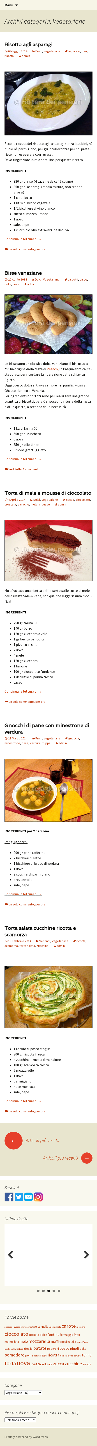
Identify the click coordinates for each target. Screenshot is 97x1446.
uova (16, 284)
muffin (56, 1341)
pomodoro (15, 1355)
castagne (80, 1326)
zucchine (42, 946)
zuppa (46, 743)
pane (25, 743)
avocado (18, 1326)
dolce (43, 1335)
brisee (25, 1326)
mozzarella (39, 1341)
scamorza (11, 946)
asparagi (74, 51)
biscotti (73, 279)
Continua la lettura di (23, 239)
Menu (9, 5)
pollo (83, 1349)
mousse (44, 504)
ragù (43, 1355)
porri (28, 1355)
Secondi (44, 941)
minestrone (12, 743)
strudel (77, 1355)
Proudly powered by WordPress (26, 1437)
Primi (38, 51)
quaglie (35, 1355)
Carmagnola (55, 1326)
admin (26, 56)
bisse (83, 279)
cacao (70, 500)
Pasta (85, 1341)
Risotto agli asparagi (29, 44)
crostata (10, 504)
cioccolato (83, 500)
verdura (35, 743)
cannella (43, 1327)
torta (10, 1363)
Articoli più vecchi (35, 1140)
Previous (11, 1259)
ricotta (80, 941)
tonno (87, 1355)
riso (84, 51)
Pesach (52, 369)
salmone (69, 1355)
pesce (64, 1348)
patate (39, 1348)
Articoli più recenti (66, 1158)
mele (34, 504)
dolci (8, 284)
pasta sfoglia (24, 1349)
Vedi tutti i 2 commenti (24, 469)
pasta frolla (10, 1348)
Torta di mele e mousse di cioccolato (48, 493)
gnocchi (73, 738)
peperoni (53, 1349)
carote (69, 1326)
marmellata (12, 1342)
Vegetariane (52, 51)
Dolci (38, 279)
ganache (23, 504)
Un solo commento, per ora (27, 249)
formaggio (66, 1335)
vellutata (47, 1364)
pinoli (74, 1348)
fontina (53, 1334)
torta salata (27, 946)
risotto (9, 56)
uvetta (36, 1364)
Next (86, 1259)
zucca (58, 1364)
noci (64, 1342)
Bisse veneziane (23, 273)
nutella (71, 1342)
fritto (77, 1335)
